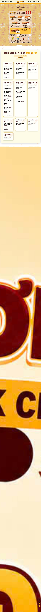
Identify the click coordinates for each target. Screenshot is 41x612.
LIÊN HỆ (39, 1)
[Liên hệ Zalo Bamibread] (39, 606)
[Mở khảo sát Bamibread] (39, 603)
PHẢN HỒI (34, 1)
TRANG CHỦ (2, 1)
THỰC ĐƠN (11, 1)
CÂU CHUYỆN (7, 1)
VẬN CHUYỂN (30, 1)
